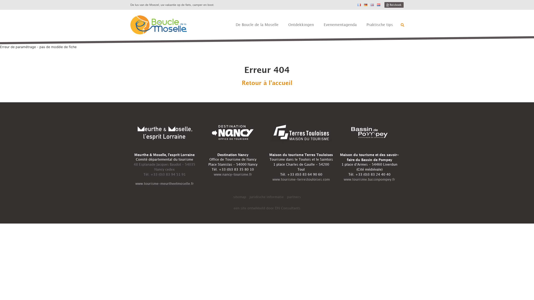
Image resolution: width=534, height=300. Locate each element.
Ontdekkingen (301, 25)
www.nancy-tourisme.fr (233, 174)
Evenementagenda (340, 25)
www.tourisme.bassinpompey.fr (369, 179)
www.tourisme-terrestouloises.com (301, 179)
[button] (402, 25)
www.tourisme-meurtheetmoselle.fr (164, 183)
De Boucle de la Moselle (257, 25)
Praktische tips (379, 25)
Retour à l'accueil (267, 83)
